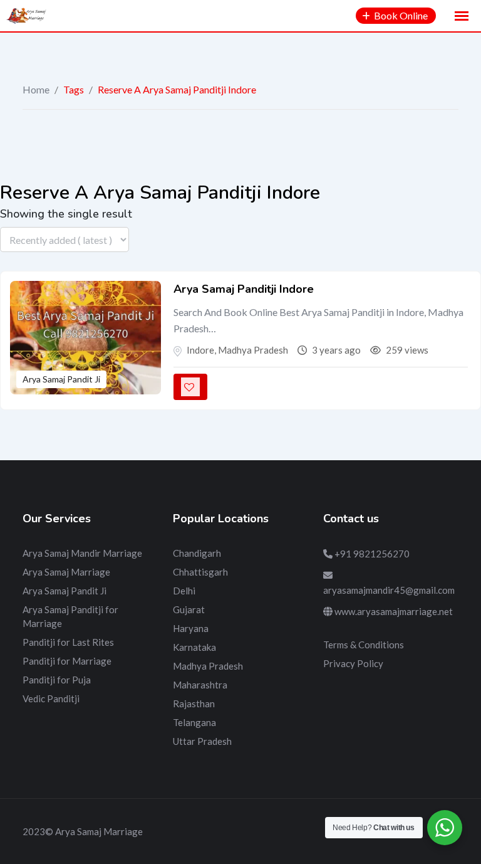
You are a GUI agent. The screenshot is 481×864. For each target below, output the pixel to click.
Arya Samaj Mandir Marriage (82, 553)
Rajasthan (194, 703)
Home (36, 89)
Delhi (184, 590)
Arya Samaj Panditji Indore (243, 289)
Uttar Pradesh (202, 741)
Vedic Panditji (51, 698)
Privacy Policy (353, 663)
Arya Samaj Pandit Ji (61, 379)
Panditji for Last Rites (68, 642)
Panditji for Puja (57, 679)
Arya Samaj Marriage (66, 571)
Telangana (194, 722)
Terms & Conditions (363, 644)
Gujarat (189, 609)
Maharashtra (200, 684)
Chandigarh (197, 553)
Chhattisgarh (200, 571)
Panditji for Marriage (67, 660)
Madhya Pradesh (208, 666)
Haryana (191, 628)
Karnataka (194, 647)
